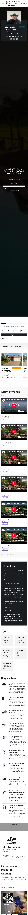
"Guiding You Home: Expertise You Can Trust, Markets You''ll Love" (14, 171)
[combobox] (14, 326)
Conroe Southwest (6, 416)
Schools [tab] (24, 322)
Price (3, 331)
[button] (24, 3)
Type (22, 331)
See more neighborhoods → (8, 554)
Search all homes (14, 179)
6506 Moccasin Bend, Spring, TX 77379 (14, 857)
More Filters (4, 338)
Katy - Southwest (6, 494)
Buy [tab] (4, 322)
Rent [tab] (9, 322)
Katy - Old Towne (6, 442)
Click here (13, 887)
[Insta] (17, 38)
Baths (16, 331)
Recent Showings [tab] (16, 346)
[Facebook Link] (14, 38)
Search (15, 335)
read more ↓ (7, 622)
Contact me (14, 183)
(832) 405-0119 (10, 36)
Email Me (5, 851)
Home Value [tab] (16, 322)
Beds (9, 331)
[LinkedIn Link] (11, 38)
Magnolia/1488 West (7, 545)
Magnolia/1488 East (7, 520)
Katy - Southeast (6, 468)
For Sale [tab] (5, 346)
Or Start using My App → (10, 911)
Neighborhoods (10, 391)
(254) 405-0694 (11, 850)
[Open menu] (3, 3)
